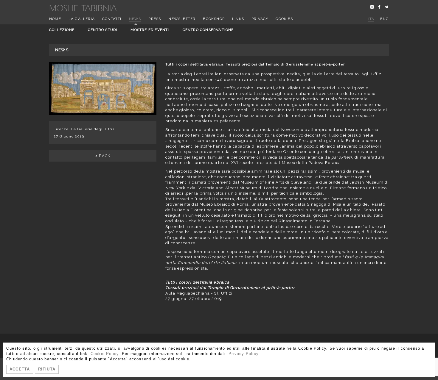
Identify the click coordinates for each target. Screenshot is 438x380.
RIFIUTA (46, 369)
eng (384, 19)
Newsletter (181, 19)
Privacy (259, 19)
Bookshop (214, 19)
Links (238, 19)
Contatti (112, 19)
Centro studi (102, 30)
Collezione (61, 30)
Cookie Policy (105, 353)
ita (371, 19)
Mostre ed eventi (150, 30)
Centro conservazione (208, 30)
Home (55, 19)
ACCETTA (20, 369)
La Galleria (82, 19)
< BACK (102, 156)
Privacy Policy (243, 353)
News (135, 19)
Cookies (284, 19)
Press (154, 19)
